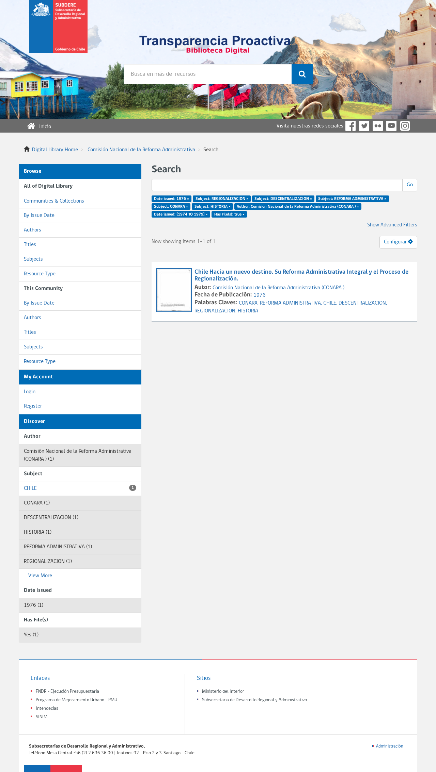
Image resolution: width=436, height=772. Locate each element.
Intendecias (47, 708)
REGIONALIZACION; (216, 311)
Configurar (396, 242)
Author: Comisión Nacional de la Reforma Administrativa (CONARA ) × (298, 207)
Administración (389, 746)
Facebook (350, 126)
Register (33, 406)
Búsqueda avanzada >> (148, 92)
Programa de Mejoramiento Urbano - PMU (76, 700)
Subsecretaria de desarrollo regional (58, 32)
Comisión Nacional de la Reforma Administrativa (141, 150)
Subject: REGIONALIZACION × (222, 199)
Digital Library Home (55, 150)
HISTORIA (248, 311)
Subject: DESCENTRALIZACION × (283, 199)
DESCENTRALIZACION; (363, 303)
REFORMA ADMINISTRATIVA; (291, 303)
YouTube (391, 126)
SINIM (41, 717)
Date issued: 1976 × (171, 199)
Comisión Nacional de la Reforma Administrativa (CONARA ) (278, 288)
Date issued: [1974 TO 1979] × (181, 214)
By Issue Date (39, 215)
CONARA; (249, 303)
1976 (259, 295)
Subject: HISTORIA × (212, 207)
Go (410, 185)
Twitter (364, 126)
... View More (38, 576)
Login (29, 392)
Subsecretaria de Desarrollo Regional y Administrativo (254, 700)
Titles (30, 244)
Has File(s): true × (229, 214)
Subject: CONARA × (171, 207)
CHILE (79, 488)
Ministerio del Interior (223, 691)
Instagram (405, 126)
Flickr (378, 126)
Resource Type (40, 274)
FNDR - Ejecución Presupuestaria (67, 691)
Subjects (33, 259)
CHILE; (331, 303)
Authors (32, 230)
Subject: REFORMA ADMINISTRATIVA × (352, 199)
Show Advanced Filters (392, 225)
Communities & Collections (54, 201)
